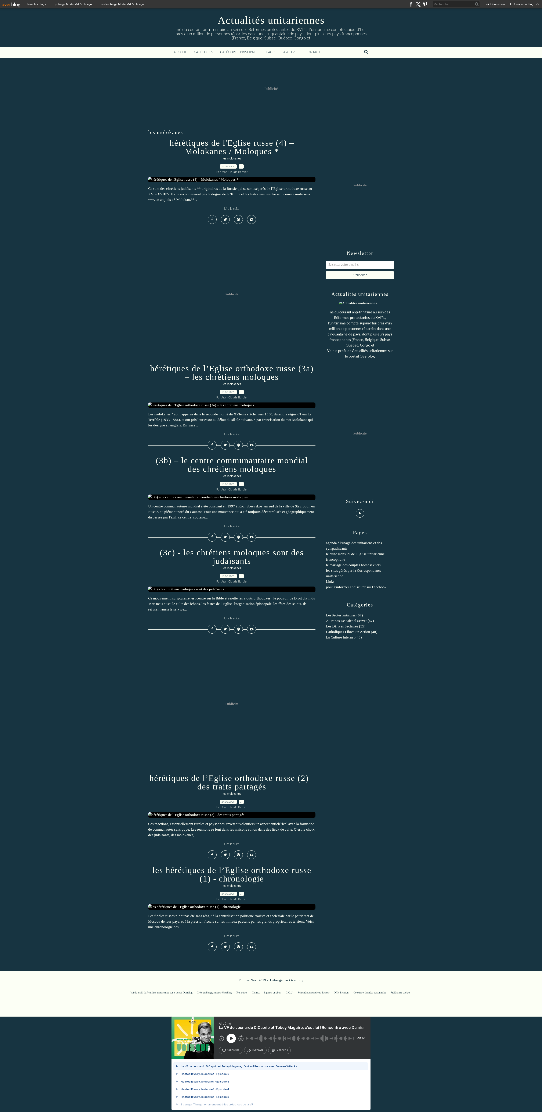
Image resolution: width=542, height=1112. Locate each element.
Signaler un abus (272, 992)
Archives (290, 52)
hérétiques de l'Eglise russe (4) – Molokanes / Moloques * (232, 147)
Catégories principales (239, 52)
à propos (282, 1050)
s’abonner (233, 1050)
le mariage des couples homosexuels (353, 565)
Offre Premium (341, 992)
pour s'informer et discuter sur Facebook (356, 587)
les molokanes (232, 158)
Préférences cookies (401, 992)
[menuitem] (180, 52)
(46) (344, 637)
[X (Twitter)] (418, 4)
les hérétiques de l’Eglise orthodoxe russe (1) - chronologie (231, 874)
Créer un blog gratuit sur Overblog (214, 992)
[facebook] (411, 4)
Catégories (203, 52)
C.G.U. (289, 992)
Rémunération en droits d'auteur (313, 992)
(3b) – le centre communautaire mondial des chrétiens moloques (232, 465)
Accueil (180, 52)
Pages (271, 52)
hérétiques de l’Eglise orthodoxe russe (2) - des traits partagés (231, 782)
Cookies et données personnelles (370, 992)
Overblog (296, 980)
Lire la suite (231, 208)
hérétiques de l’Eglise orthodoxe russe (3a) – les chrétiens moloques (232, 373)
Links (330, 582)
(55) (345, 626)
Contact (313, 52)
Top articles (241, 992)
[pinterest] (425, 4)
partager (258, 1050)
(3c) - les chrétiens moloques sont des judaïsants (232, 557)
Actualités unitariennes (271, 20)
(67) (344, 615)
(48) (351, 632)
